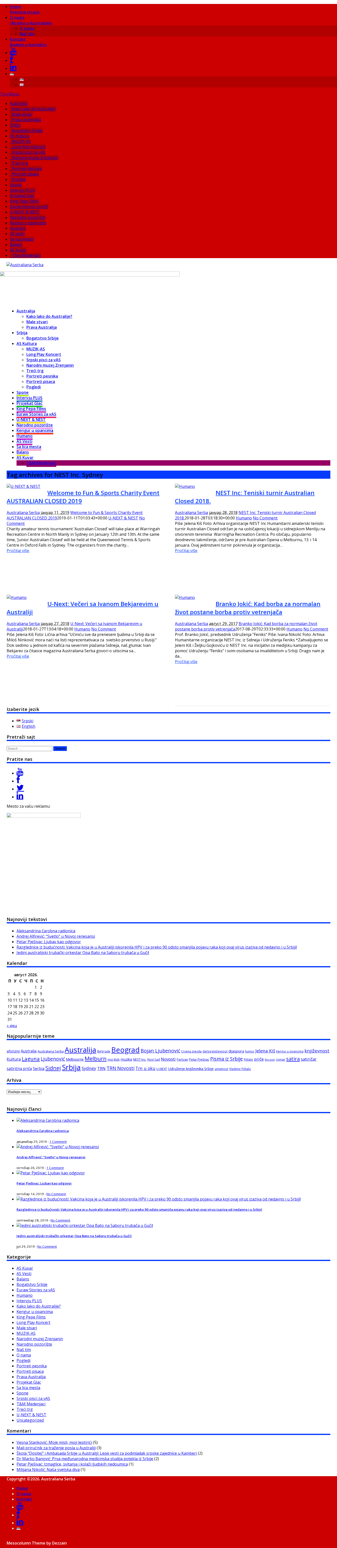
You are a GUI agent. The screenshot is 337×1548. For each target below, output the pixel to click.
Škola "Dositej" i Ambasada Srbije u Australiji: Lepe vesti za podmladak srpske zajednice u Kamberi (107, 1453)
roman (280, 1059)
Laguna (31, 1058)
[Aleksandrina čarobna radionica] (48, 1120)
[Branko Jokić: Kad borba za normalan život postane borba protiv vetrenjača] (185, 597)
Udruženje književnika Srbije (191, 1068)
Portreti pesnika (27, 168)
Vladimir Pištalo (240, 1069)
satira (293, 1058)
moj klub (114, 1059)
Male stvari (22, 114)
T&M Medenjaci (26, 255)
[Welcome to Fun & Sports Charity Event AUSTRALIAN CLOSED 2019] (23, 486)
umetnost (221, 1069)
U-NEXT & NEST (25, 212)
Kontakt (28, 42)
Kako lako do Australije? (34, 109)
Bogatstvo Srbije (27, 130)
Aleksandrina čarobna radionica (46, 931)
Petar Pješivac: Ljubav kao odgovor (49, 941)
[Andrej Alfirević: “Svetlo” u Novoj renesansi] (58, 1146)
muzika (126, 1059)
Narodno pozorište (27, 217)
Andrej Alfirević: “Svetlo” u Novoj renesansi (56, 936)
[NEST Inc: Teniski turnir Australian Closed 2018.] (185, 486)
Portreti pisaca (25, 174)
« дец (12, 1025)
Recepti (270, 1059)
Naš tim (27, 34)
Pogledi (19, 179)
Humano (18, 228)
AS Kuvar (18, 250)
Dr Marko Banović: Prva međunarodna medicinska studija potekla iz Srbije (85, 1458)
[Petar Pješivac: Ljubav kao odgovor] (51, 1173)
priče (259, 1059)
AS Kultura (19, 136)
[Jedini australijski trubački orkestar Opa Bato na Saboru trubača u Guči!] (85, 1225)
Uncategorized (30, 1420)
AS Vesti (17, 233)
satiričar (309, 1059)
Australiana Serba (23, 512)
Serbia (38, 1068)
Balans (16, 244)
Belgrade (103, 1051)
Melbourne (75, 1059)
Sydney (89, 1068)
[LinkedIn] (13, 68)
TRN (101, 1068)
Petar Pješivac (199, 1059)
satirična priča (19, 1068)
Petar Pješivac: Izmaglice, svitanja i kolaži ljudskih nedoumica (72, 1464)
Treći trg (20, 163)
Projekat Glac (22, 195)
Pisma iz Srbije (226, 1058)
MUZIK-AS (21, 141)
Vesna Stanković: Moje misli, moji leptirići (54, 1442)
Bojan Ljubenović (160, 1050)
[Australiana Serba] (24, 265)
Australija (18, 103)
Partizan (182, 1059)
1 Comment (58, 1141)
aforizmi (13, 1051)
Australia (29, 1051)
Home (24, 9)
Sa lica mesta (22, 239)
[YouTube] (13, 52)
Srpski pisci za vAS (28, 152)
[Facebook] (11, 60)
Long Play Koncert (29, 147)
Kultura (14, 1059)
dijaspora (236, 1051)
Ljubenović (53, 1059)
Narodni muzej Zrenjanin (35, 157)
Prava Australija (26, 119)
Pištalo (248, 1059)
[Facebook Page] (18, 781)
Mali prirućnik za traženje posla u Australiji (56, 1448)
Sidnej (53, 1067)
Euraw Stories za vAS (29, 206)
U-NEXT (161, 1069)
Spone (16, 185)
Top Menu (9, 94)
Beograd (125, 1049)
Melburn (96, 1058)
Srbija (15, 125)
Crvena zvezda (191, 1051)
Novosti (168, 1059)
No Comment (265, 518)
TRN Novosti (120, 1068)
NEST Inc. (139, 1059)
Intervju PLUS (22, 190)
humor (249, 1051)
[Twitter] (20, 789)
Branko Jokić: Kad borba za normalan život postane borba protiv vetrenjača (247, 608)
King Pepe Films (24, 201)
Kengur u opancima (28, 223)
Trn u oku (145, 1068)
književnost (316, 1051)
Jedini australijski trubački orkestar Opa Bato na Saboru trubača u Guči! (83, 952)
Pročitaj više (18, 550)
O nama (31, 20)
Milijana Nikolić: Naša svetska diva (48, 1469)
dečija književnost (215, 1051)
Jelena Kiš (265, 1051)
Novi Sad (153, 1059)
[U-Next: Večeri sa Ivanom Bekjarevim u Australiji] (17, 597)
